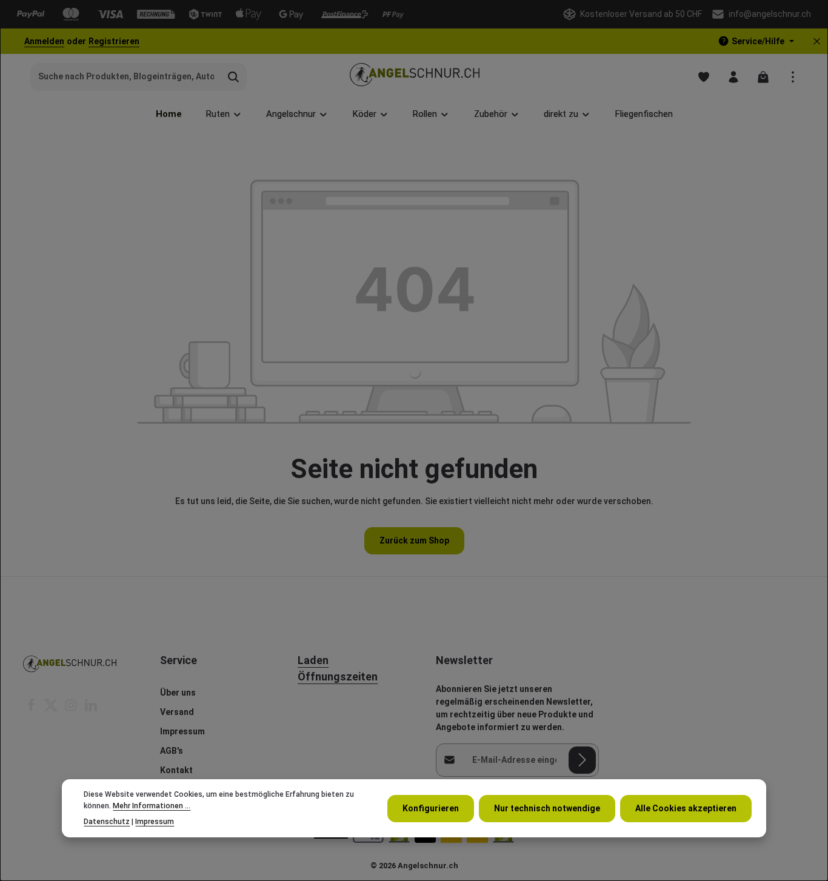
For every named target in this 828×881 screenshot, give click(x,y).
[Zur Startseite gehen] (414, 76)
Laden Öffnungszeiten (338, 668)
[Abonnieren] (582, 760)
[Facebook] (31, 709)
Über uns (178, 692)
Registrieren (113, 41)
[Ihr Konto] (733, 76)
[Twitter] (51, 709)
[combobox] (125, 77)
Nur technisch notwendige (547, 808)
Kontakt (176, 770)
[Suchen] (234, 77)
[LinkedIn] (91, 709)
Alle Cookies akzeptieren (685, 808)
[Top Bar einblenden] (792, 76)
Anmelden (44, 41)
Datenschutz (107, 821)
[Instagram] (71, 709)
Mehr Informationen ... (151, 806)
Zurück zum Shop (414, 540)
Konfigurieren (430, 808)
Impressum (182, 731)
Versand (177, 712)
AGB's (171, 751)
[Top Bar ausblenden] (817, 41)
